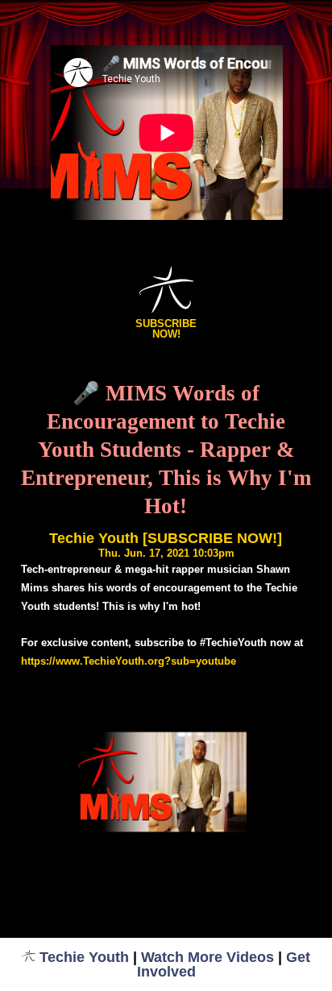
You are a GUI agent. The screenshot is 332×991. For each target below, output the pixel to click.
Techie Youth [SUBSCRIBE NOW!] (165, 538)
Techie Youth (84, 957)
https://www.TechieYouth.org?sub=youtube (128, 661)
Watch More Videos (207, 957)
